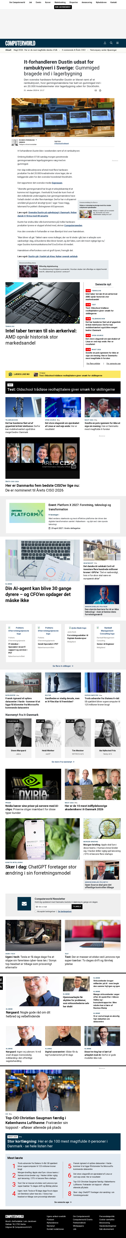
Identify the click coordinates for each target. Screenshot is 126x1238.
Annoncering (87, 2)
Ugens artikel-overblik (56, 1216)
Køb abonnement (63, 7)
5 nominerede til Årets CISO (74, 50)
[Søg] (111, 43)
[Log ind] (105, 43)
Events (38, 2)
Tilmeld (77, 907)
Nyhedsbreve (101, 2)
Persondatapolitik (107, 1216)
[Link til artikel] (42, 303)
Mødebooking (60, 2)
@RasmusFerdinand (61, 143)
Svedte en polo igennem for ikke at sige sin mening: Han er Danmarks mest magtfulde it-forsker (102, 355)
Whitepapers (78, 1226)
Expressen (57, 183)
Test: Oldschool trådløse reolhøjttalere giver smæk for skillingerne (100, 311)
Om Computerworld (17, 2)
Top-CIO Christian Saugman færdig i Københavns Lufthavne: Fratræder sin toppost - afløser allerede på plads (94, 1184)
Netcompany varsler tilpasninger (103, 50)
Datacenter (10, 695)
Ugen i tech (10, 954)
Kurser (48, 2)
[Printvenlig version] (100, 90)
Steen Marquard (18, 750)
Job (30, 2)
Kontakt (113, 2)
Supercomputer (91, 695)
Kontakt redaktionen (55, 1229)
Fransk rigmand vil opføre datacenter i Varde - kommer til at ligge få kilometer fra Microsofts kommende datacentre (93, 1166)
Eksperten (74, 2)
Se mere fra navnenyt (62, 762)
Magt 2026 (96, 349)
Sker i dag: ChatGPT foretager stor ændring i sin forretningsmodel (93, 1193)
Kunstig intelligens (14, 862)
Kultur (48, 695)
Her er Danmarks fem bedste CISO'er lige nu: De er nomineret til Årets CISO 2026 (77, 375)
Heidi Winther (48, 750)
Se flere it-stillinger (62, 666)
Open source (97, 335)
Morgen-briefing (90, 842)
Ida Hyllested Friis (107, 750)
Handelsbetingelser (107, 1226)
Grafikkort (88, 563)
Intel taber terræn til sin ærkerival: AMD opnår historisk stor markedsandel (102, 297)
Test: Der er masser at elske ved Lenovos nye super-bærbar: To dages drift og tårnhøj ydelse (38, 1184)
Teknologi (9, 326)
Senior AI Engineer (105, 644)
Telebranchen (98, 319)
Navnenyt (51, 1226)
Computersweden (73, 225)
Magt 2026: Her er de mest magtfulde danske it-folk (35, 50)
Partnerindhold (79, 1223)
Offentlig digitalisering (48, 266)
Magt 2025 (12, 1137)
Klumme (8, 584)
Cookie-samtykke (106, 1219)
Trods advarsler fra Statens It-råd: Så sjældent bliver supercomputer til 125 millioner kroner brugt (37, 1166)
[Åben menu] (117, 43)
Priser (8, 803)
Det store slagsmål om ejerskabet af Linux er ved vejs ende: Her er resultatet (103, 342)
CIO (6, 1114)
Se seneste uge (62, 1202)
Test (94, 305)
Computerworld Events (83, 1219)
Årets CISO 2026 (12, 481)
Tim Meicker (78, 750)
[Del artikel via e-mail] (96, 90)
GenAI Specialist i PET (48, 644)
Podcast (50, 1219)
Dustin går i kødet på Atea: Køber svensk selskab (53, 256)
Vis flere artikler (93, 363)
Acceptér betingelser (46, 911)
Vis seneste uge (113, 363)
